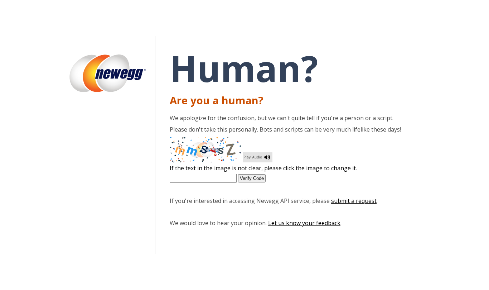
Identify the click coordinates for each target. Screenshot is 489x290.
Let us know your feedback (304, 223)
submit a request (354, 201)
